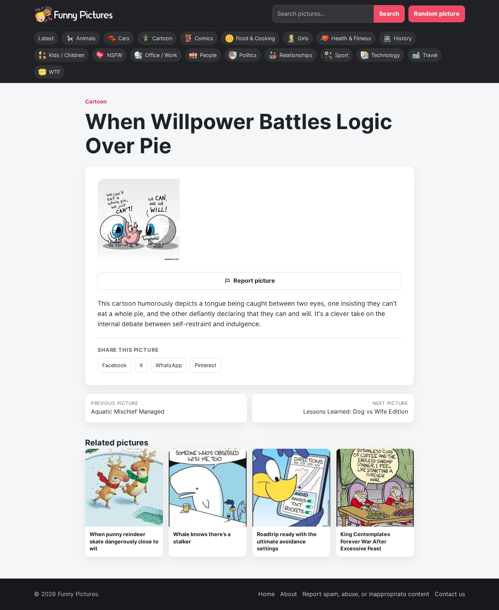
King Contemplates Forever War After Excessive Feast (365, 541)
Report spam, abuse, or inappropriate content (365, 594)
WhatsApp (169, 365)
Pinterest (205, 365)
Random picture (437, 13)
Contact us (450, 594)
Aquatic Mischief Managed (127, 407)
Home (266, 594)
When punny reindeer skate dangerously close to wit (124, 541)
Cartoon (96, 101)
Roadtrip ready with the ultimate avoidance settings (287, 541)
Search (389, 13)
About (288, 594)
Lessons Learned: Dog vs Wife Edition (355, 407)
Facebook (114, 365)
